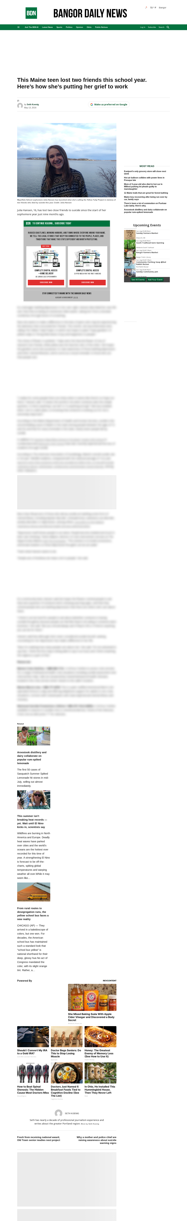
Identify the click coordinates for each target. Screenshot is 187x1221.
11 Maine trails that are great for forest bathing (146, 193)
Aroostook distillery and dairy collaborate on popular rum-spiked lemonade (145, 211)
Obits (89, 27)
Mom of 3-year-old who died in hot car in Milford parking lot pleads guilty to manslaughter (143, 186)
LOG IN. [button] (75, 297)
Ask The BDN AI (31, 27)
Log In (142, 27)
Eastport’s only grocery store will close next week (145, 172)
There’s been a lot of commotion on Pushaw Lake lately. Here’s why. (145, 204)
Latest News (47, 27)
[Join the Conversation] (18, 101)
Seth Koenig (33, 104)
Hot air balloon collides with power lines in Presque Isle (144, 179)
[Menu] (18, 27)
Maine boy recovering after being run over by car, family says (145, 198)
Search (161, 27)
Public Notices (101, 27)
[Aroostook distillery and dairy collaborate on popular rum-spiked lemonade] (33, 745)
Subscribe (152, 27)
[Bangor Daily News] (28, 18)
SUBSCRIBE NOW (46, 282)
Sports (59, 27)
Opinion (79, 27)
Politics (69, 27)
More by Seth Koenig (90, 1124)
